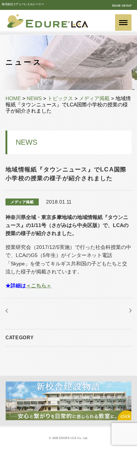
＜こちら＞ (39, 285)
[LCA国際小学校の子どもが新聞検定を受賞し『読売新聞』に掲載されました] (129, 310)
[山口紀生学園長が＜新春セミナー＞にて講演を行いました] (8, 310)
